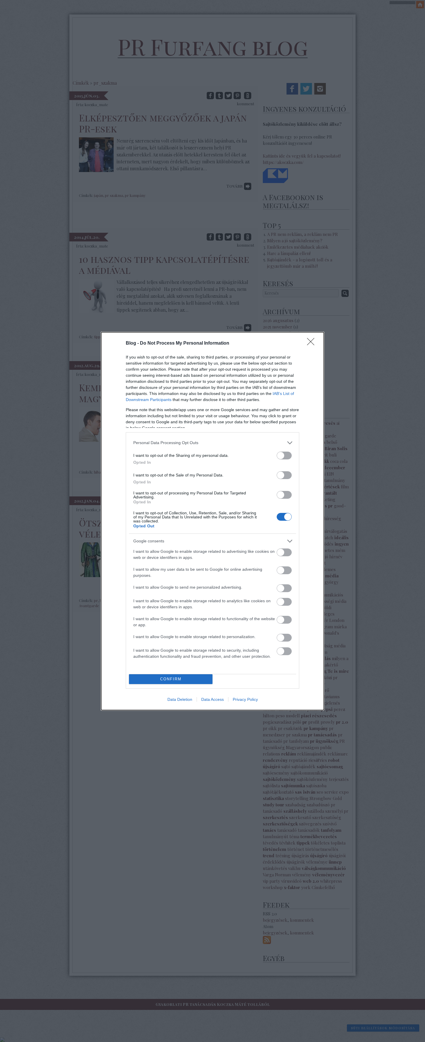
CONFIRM (171, 679)
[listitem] (212, 443)
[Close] (312, 343)
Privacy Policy (245, 699)
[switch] (284, 455)
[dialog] (212, 521)
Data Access (212, 699)
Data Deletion (179, 699)
